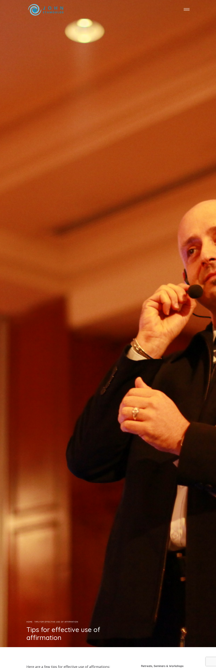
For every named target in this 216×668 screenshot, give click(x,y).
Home (29, 622)
